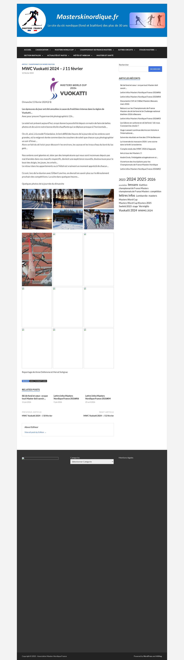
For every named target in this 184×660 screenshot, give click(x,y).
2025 (141, 179)
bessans (133, 184)
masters (153, 195)
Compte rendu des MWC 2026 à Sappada (138, 149)
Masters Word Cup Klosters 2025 (135, 202)
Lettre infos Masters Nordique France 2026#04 (98, 397)
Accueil (27, 50)
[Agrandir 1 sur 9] (48, 236)
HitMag (159, 656)
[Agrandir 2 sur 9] (79, 236)
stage (135, 206)
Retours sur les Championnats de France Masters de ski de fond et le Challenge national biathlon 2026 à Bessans (140, 111)
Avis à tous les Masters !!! (131, 153)
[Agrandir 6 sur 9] (110, 290)
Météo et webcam (81, 55)
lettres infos (127, 195)
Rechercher (124, 64)
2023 (122, 179)
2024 (32, 381)
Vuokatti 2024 (40, 381)
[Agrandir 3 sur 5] (48, 212)
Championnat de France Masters (96, 50)
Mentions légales (126, 457)
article (25, 64)
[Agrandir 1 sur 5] (48, 192)
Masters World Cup (64, 50)
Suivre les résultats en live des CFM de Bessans (140, 137)
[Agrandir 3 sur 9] (110, 236)
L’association (42, 50)
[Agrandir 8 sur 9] (79, 331)
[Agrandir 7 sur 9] (48, 331)
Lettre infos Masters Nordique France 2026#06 (66, 397)
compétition (155, 191)
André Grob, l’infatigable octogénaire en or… (139, 157)
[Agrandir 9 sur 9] (110, 331)
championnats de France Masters (134, 191)
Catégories (75, 457)
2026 (151, 179)
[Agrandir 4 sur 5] (79, 212)
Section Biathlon (32, 55)
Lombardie (142, 195)
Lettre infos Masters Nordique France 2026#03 (140, 118)
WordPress (147, 656)
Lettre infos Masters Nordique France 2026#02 (140, 169)
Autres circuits (125, 50)
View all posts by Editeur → (35, 432)
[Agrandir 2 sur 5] (110, 192)
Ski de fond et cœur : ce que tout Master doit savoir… (35, 397)
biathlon (143, 184)
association (123, 185)
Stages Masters (146, 50)
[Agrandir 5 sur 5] (110, 212)
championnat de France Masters (133, 188)
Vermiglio (144, 206)
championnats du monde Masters (42, 64)
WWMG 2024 (145, 210)
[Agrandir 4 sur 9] (48, 290)
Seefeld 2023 (125, 206)
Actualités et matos (57, 55)
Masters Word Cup (128, 199)
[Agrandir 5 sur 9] (79, 290)
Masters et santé (105, 55)
